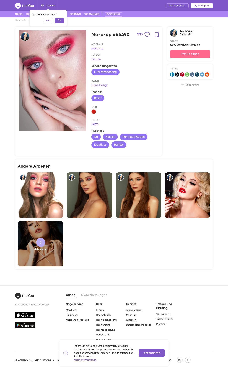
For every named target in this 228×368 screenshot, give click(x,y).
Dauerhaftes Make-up (138, 324)
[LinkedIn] (172, 74)
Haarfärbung (103, 324)
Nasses (110, 136)
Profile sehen (190, 54)
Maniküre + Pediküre (77, 319)
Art (96, 136)
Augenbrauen (133, 310)
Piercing (160, 323)
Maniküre (71, 310)
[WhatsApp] (187, 74)
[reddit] (207, 74)
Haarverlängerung (106, 319)
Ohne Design (99, 85)
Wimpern (131, 319)
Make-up (97, 48)
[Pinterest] (182, 74)
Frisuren (100, 310)
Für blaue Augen (134, 136)
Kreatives (100, 144)
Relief (98, 98)
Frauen (96, 59)
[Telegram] (202, 74)
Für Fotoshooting (105, 72)
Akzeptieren (151, 353)
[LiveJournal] (197, 74)
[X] (177, 74)
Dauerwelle (102, 334)
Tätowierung (163, 314)
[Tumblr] (192, 74)
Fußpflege (71, 315)
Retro (95, 124)
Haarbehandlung (105, 329)
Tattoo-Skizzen (164, 318)
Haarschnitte (103, 315)
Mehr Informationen (85, 359)
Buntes (119, 144)
